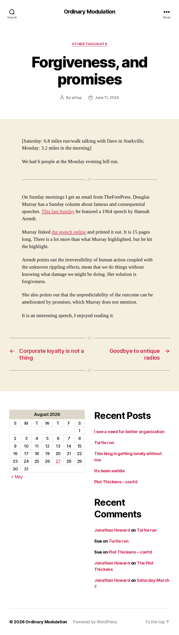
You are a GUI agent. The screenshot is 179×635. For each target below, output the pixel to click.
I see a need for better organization (129, 431)
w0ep (77, 97)
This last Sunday (58, 211)
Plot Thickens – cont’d (116, 481)
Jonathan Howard (112, 530)
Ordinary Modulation (89, 11)
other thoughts (89, 44)
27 (58, 461)
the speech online (69, 232)
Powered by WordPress (95, 621)
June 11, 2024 (107, 97)
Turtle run (104, 442)
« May (17, 476)
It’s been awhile (109, 470)
